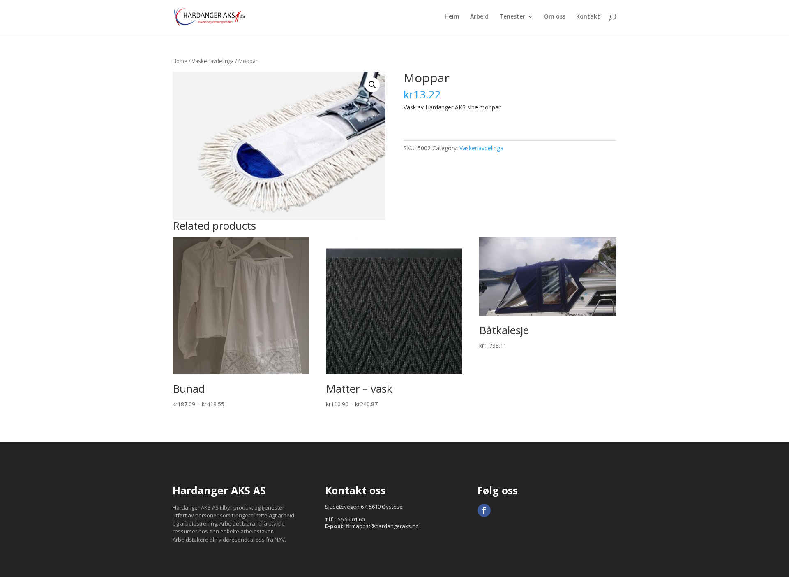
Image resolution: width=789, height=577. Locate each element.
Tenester (512, 17)
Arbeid (479, 17)
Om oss (554, 17)
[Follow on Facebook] (484, 510)
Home (180, 61)
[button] (372, 84)
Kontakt (588, 17)
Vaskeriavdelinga (213, 61)
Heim (452, 17)
